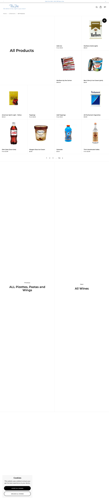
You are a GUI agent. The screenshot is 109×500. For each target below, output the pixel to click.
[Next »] (62, 158)
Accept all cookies (17, 488)
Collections (12, 13)
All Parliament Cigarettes (95, 102)
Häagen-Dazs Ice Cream (40, 137)
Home (5, 13)
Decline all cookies (17, 493)
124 (59, 158)
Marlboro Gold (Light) (95, 33)
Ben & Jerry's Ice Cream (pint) (95, 68)
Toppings (40, 102)
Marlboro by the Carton (68, 68)
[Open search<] (97, 7)
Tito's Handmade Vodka (95, 137)
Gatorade (68, 137)
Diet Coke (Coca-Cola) (13, 137)
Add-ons (68, 33)
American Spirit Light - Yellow (13, 102)
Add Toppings (68, 102)
